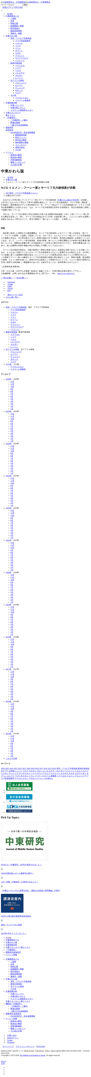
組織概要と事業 (17, 26)
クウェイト (20, 56)
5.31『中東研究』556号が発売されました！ (21, 865)
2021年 (9, 540)
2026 (3, 768)
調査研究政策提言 (13, 952)
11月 (12, 384)
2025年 (9, 411)
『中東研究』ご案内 (18, 120)
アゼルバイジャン (36, 778)
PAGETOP (3, 1062)
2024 (11, 768)
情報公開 (14, 23)
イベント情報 (11, 955)
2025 (7, 768)
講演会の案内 (16, 155)
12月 (12, 382)
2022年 (9, 508)
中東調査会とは (12, 16)
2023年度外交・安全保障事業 (22, 133)
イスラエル (20, 66)
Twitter (9, 1040)
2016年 (9, 701)
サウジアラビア (21, 58)
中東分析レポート (18, 108)
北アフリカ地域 (17, 80)
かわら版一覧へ (12, 297)
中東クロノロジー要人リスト (18, 947)
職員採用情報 (16, 31)
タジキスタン (25, 773)
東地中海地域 (16, 63)
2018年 (9, 637)
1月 (11, 409)
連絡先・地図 (16, 33)
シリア (18, 68)
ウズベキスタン (22, 776)
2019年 (9, 605)
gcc (51, 778)
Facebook (10, 1042)
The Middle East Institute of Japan (32, 1055)
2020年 (9, 572)
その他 (13, 95)
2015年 (9, 734)
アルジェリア (21, 83)
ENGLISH (18, 7)
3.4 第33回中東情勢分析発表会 (16, 916)
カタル (18, 53)
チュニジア (20, 88)
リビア (18, 93)
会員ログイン (12, 1038)
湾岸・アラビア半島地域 (20, 38)
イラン (18, 48)
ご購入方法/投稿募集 (19, 125)
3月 (11, 404)
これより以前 (11, 758)
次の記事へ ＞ (22, 278)
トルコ (18, 71)
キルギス (65, 773)
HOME (8, 938)
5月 (11, 399)
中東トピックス (17, 105)
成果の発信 (20, 147)
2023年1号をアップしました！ (14, 933)
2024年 (9, 444)
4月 (11, 401)
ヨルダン (19, 75)
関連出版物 (15, 123)
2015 (50, 768)
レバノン (19, 78)
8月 (11, 392)
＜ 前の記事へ (7, 278)
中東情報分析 (11, 103)
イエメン (19, 43)
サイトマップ (8, 1046)
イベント (9, 152)
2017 (41, 768)
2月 (11, 406)
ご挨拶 (13, 18)
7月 (11, 394)
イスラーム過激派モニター (21, 110)
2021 (24, 768)
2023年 (9, 476)
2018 (37, 768)
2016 (45, 768)
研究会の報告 (21, 140)
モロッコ (19, 90)
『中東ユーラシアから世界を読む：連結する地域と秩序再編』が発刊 (30, 891)
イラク (18, 46)
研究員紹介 (15, 28)
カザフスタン (81, 773)
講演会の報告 (16, 157)
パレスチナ (20, 73)
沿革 (12, 21)
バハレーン (20, 61)
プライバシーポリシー (25, 1046)
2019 (33, 768)
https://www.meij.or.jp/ (66, 273)
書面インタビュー (18, 162)
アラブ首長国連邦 (22, 41)
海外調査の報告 (21, 142)
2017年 (9, 669)
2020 (28, 768)
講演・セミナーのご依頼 (11, 925)
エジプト (19, 85)
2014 (54, 768)
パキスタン (60, 771)
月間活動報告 (16, 160)
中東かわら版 (11, 36)
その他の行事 (16, 165)
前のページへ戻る (15, 295)
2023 (16, 768)
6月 (11, 396)
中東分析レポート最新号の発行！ (17, 873)
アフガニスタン (21, 98)
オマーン (19, 51)
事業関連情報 (21, 135)
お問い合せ (12, 1035)
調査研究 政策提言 (13, 1014)
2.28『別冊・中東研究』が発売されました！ (19, 882)
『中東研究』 (11, 118)
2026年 (9, 379)
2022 (20, 768)
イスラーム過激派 (22, 100)
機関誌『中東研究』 (14, 1004)
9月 (11, 389)
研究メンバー (21, 137)
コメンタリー (21, 145)
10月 (12, 387)
